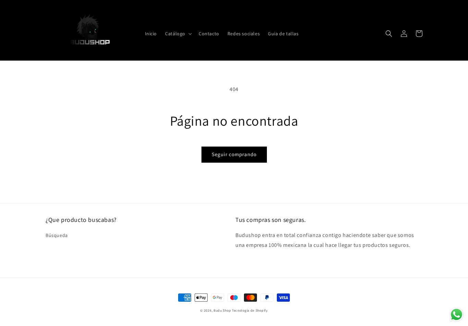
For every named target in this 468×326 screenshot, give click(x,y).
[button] (178, 33)
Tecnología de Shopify (250, 310)
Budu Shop (222, 310)
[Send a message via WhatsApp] (456, 314)
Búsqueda (57, 235)
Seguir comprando (234, 154)
